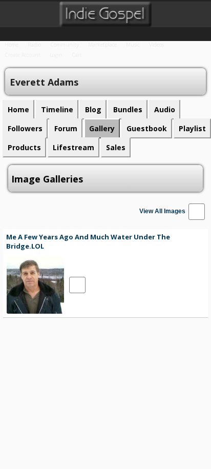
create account (22, 54)
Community (64, 44)
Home (11, 44)
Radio (34, 44)
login (56, 54)
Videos (156, 44)
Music (133, 44)
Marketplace (102, 44)
